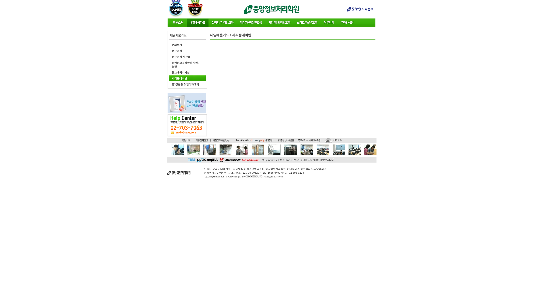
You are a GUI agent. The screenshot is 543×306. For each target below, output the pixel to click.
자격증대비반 (179, 78)
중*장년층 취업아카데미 (185, 84)
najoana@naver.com (214, 176)
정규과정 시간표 (181, 56)
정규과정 (177, 50)
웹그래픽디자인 (181, 72)
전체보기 (177, 44)
